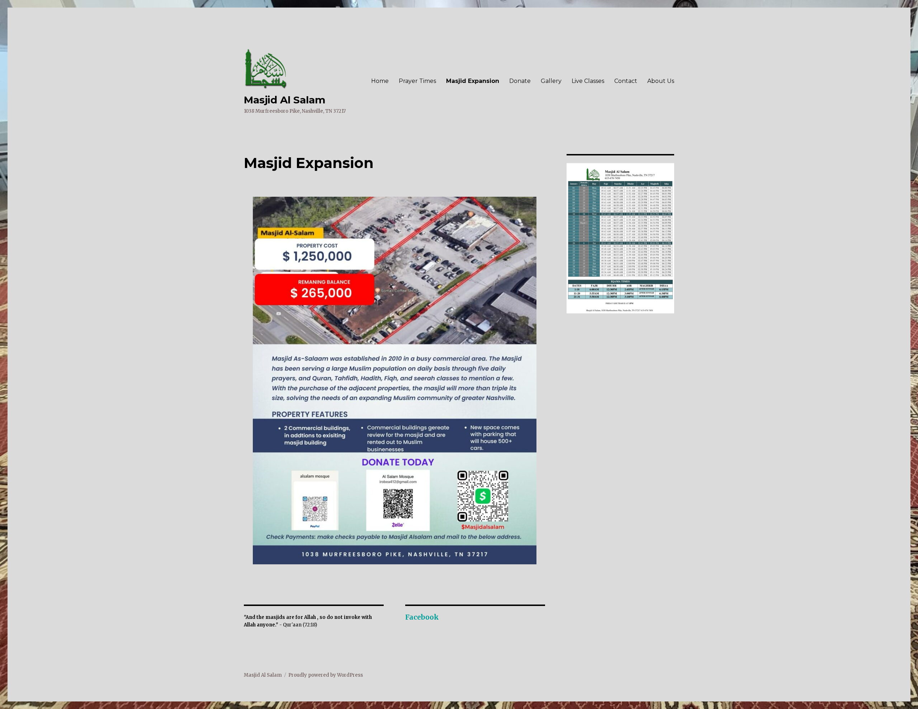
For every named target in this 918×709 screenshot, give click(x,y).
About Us (660, 81)
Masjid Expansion (472, 81)
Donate (520, 81)
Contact (625, 81)
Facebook (422, 617)
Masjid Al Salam (284, 100)
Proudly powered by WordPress (325, 675)
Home (380, 81)
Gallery (551, 81)
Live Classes (588, 81)
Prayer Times (417, 81)
